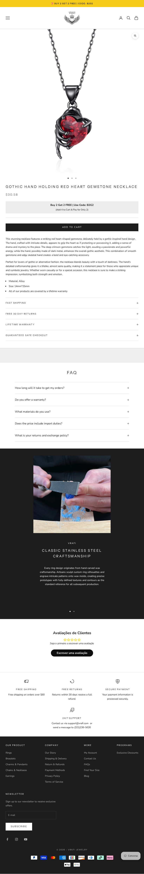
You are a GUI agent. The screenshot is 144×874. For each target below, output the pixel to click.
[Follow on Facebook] (7, 839)
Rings (9, 752)
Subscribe (19, 826)
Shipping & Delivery (56, 758)
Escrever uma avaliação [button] (72, 653)
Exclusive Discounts (127, 752)
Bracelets (11, 758)
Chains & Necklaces (16, 770)
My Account (90, 752)
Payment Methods (55, 770)
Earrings (10, 776)
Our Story (50, 752)
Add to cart (72, 227)
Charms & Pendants (17, 764)
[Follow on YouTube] (25, 839)
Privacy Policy (52, 776)
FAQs (87, 764)
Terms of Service (54, 781)
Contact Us (90, 758)
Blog (86, 776)
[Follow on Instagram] (16, 839)
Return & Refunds (55, 764)
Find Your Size (91, 770)
